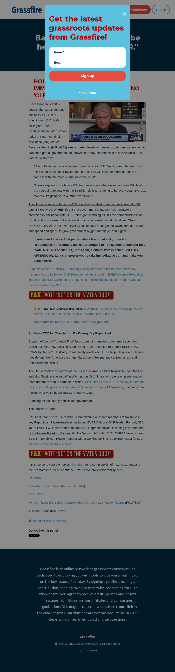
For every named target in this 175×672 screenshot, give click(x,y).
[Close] (124, 14)
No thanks (88, 92)
